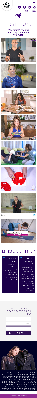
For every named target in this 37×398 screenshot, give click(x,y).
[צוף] (7, 5)
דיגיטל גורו (23, 396)
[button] (2, 274)
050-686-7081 (30, 11)
